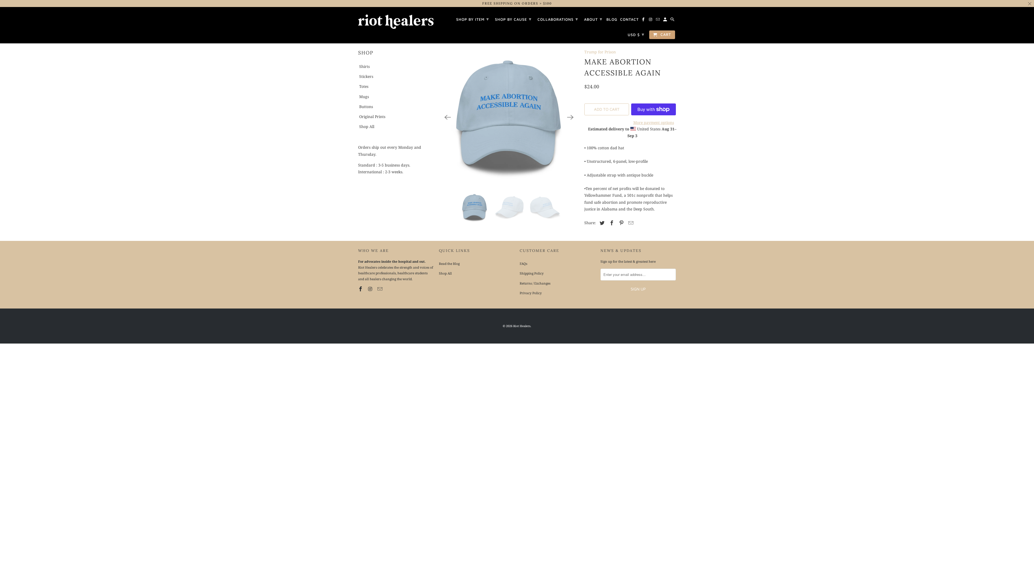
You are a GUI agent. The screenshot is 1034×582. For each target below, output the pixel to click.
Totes (363, 86)
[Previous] (447, 117)
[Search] (672, 20)
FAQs (523, 263)
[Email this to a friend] (630, 223)
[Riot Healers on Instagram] (371, 289)
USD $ (636, 34)
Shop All (366, 126)
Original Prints (372, 116)
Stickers (366, 76)
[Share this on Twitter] (601, 223)
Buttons (366, 106)
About (593, 19)
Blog (611, 19)
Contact (629, 19)
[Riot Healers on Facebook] (361, 289)
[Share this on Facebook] (611, 223)
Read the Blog (449, 263)
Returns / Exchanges (535, 283)
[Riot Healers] (396, 20)
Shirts (364, 66)
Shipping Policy (532, 273)
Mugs (364, 96)
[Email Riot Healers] (380, 289)
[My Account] (665, 20)
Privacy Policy (531, 293)
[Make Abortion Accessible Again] (509, 117)
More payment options (653, 122)
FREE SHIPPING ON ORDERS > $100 (517, 3)
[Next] (570, 117)
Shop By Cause (513, 19)
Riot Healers (521, 326)
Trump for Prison (600, 51)
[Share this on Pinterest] (620, 223)
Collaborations (557, 19)
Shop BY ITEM (472, 19)
